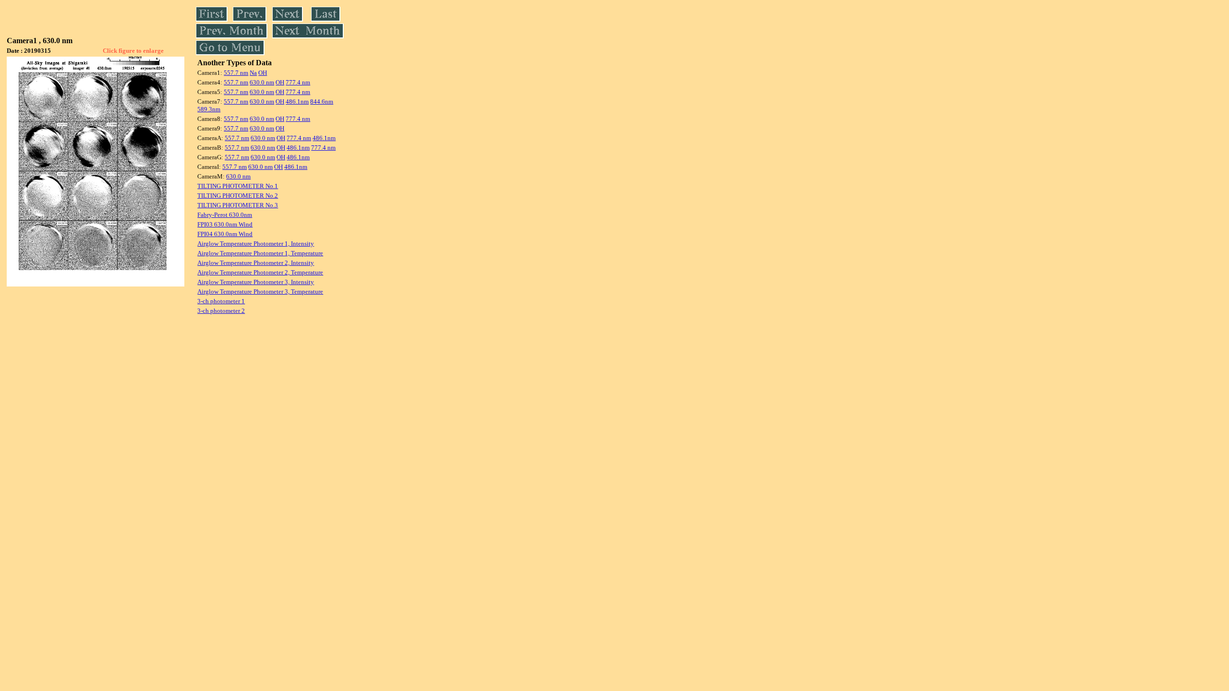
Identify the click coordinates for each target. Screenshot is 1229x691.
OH (262, 72)
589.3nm (208, 109)
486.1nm (297, 101)
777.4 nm (298, 82)
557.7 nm (236, 72)
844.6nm (321, 101)
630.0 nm (262, 82)
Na (253, 72)
